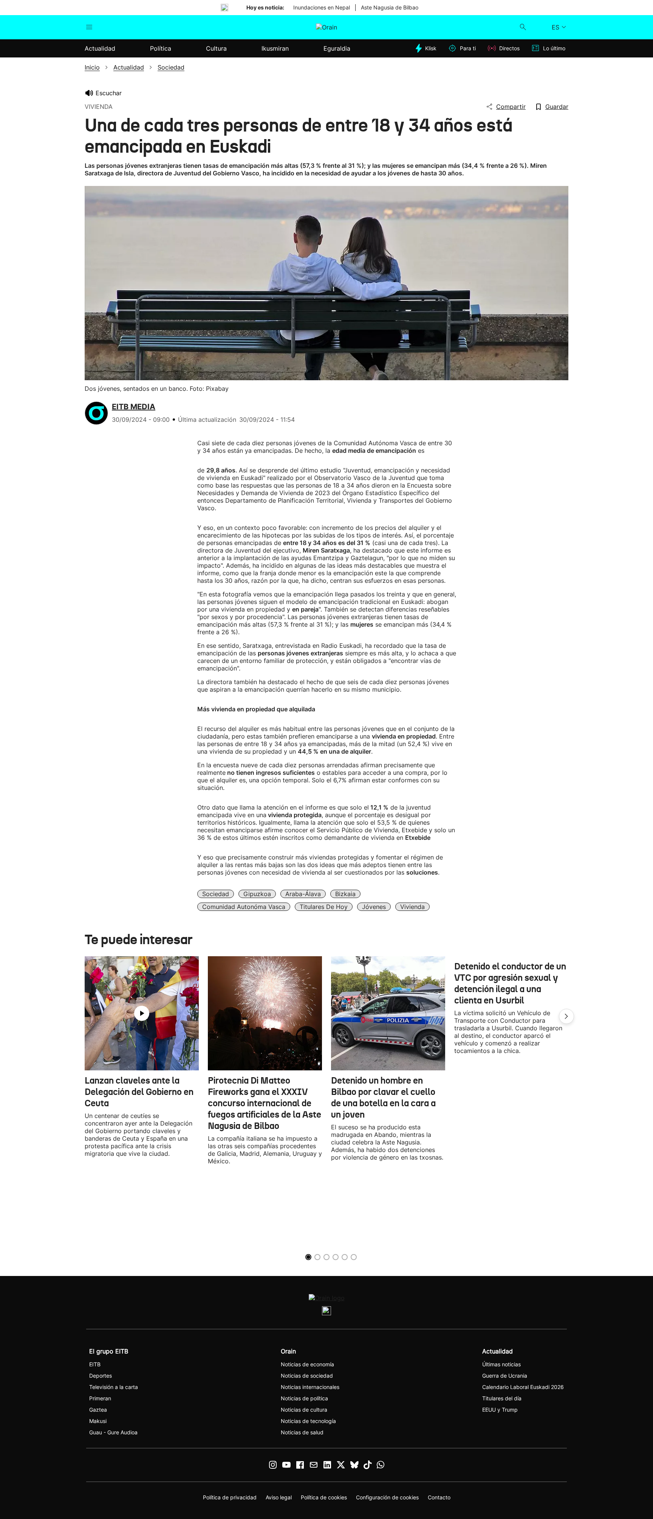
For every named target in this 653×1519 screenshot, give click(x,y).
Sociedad (215, 894)
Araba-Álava (303, 894)
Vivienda (412, 906)
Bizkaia (345, 894)
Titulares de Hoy (324, 906)
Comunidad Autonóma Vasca (243, 906)
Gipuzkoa (257, 894)
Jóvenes (374, 906)
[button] (566, 1016)
